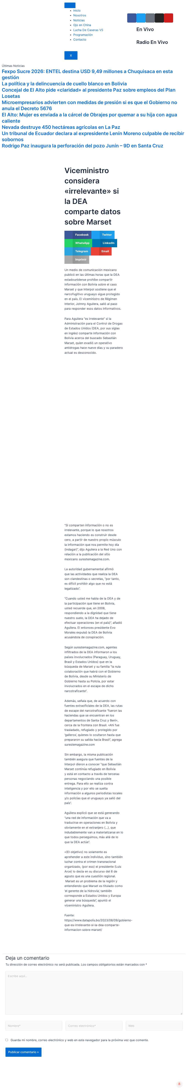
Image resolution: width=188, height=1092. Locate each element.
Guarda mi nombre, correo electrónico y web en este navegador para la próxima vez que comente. (80, 1040)
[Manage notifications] (179, 1084)
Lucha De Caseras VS (88, 30)
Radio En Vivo (152, 42)
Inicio (77, 10)
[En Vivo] (131, 30)
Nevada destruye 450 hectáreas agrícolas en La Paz (61, 127)
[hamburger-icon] (69, 5)
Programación (83, 35)
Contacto (79, 39)
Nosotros (79, 15)
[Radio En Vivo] (131, 43)
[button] (77, 235)
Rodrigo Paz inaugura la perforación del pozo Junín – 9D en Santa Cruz (82, 146)
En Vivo (145, 29)
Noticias (79, 20)
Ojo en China (82, 25)
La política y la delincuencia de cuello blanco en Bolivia (64, 83)
